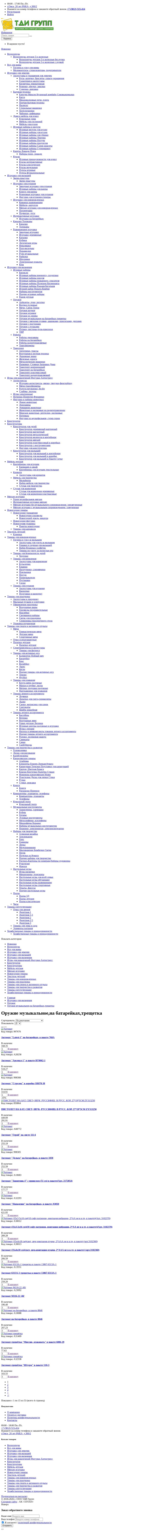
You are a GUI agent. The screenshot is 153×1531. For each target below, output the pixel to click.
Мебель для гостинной (30, 121)
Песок (22, 853)
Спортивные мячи (28, 637)
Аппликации (25, 836)
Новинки (6, 49)
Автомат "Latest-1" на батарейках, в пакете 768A (28, 1037)
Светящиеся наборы (29, 615)
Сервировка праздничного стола (35, 620)
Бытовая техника (21, 92)
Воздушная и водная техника (34, 353)
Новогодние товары (17, 510)
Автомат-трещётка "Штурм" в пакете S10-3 (25, 1365)
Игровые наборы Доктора (32, 137)
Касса (22, 97)
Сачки (22, 742)
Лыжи (22, 701)
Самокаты (24, 739)
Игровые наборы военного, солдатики (38, 275)
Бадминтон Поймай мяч (31, 656)
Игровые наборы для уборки (33, 135)
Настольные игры (22, 869)
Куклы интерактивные (30, 162)
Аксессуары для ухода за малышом (37, 542)
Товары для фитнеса (29, 650)
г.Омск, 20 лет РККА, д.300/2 (22, 6)
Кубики (23, 240)
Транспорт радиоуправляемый (34, 375)
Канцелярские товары (24, 758)
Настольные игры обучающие (34, 880)
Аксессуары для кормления (33, 561)
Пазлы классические (29, 901)
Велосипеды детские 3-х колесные (30, 56)
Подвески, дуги (27, 213)
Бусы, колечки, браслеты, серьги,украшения (41, 78)
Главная (11, 997)
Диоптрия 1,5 (26, 915)
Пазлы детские (26, 898)
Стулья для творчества (30, 486)
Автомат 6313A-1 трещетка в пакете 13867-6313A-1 (28, 1273)
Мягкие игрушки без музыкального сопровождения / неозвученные (47, 504)
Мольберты (25, 480)
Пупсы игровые (27, 170)
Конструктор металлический (33, 434)
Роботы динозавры (28, 337)
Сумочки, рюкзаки (28, 89)
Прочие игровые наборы (31, 294)
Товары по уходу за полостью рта (36, 550)
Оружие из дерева (28, 316)
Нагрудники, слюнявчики (32, 569)
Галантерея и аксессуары (32, 81)
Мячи (16, 629)
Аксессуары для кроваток (32, 475)
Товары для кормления (24, 558)
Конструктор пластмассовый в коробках (39, 442)
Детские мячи (26, 634)
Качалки (23, 224)
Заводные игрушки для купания (35, 186)
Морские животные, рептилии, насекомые (40, 413)
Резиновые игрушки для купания (36, 194)
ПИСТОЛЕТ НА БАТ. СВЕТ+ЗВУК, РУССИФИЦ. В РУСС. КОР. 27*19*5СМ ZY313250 (49, 1109)
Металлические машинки (32, 361)
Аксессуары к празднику (26, 599)
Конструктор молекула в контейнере (37, 437)
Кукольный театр (22, 801)
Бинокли (23, 272)
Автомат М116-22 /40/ (12, 1296)
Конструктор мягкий (29, 440)
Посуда (22, 575)
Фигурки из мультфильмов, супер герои (39, 418)
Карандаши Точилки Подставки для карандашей (44, 766)
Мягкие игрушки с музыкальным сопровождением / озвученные (46, 507)
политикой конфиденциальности (35, 1522)
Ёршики (23, 567)
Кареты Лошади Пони (24, 151)
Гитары (23, 815)
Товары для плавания (24, 680)
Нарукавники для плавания (33, 691)
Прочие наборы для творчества (35, 858)
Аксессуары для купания (32, 588)
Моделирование (27, 847)
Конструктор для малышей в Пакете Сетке (41, 459)
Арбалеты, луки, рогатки (32, 302)
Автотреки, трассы (28, 351)
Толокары (24, 226)
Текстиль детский (16, 531)
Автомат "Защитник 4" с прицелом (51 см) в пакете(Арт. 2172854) (36, 1181)
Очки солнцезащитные (25, 639)
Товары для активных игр (26, 653)
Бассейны (24, 715)
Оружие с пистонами (30, 324)
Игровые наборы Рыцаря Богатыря (37, 286)
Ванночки (24, 591)
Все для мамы (14, 65)
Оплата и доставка (16, 1415)
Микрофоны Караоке (30, 823)
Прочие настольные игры (32, 890)
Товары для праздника (18, 596)
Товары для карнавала (24, 529)
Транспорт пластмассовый (32, 372)
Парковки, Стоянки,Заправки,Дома (37, 364)
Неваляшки (25, 245)
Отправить (7, 1525)
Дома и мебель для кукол (26, 116)
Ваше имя (6, 1516)
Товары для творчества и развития (24, 747)
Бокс (21, 661)
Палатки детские (21, 642)
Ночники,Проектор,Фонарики (28, 396)
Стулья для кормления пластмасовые (38, 494)
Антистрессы (20, 380)
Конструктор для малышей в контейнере (40, 453)
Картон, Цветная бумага (31, 769)
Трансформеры (26, 345)
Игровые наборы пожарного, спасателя (39, 280)
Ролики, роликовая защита (32, 737)
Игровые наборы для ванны (33, 189)
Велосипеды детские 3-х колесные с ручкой (41, 62)
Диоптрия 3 (25, 923)
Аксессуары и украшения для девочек (32, 75)
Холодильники (26, 110)
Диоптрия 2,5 (26, 920)
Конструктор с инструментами (35, 445)
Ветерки (23, 718)
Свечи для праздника (30, 618)
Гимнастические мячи (30, 631)
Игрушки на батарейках (31, 218)
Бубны (22, 812)
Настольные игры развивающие (35, 882)
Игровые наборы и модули (26, 127)
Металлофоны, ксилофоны (32, 820)
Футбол (23, 677)
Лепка (22, 844)
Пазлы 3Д (24, 896)
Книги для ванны (28, 191)
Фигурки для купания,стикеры (35, 197)
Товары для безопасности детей (29, 553)
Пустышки (24, 580)
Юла (21, 264)
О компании (13, 1412)
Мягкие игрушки (16, 496)
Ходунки (23, 556)
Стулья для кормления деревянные (36, 491)
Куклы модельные (28, 167)
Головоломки (20, 750)
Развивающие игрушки (25, 229)
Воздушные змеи (27, 720)
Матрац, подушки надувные (33, 688)
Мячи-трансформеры (29, 386)
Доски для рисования (24, 753)
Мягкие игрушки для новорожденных (38, 208)
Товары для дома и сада (25, 925)
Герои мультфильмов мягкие (27, 499)
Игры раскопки (27, 871)
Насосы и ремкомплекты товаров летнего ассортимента (47, 731)
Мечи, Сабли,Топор (29, 307)
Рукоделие (24, 863)
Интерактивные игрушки (26, 216)
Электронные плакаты (30, 262)
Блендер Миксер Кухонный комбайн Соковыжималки (46, 94)
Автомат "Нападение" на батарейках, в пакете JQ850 (30, 1204)
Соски (22, 583)
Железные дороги (28, 359)
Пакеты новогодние (29, 526)
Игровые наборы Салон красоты (35, 146)
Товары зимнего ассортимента (28, 693)
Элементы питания (23, 928)
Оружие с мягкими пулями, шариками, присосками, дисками (50, 321)
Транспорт (18, 348)
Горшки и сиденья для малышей (35, 545)
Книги (16, 785)
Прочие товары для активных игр (36, 672)
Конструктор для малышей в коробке (38, 456)
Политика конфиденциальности (23, 1417)
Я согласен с (28, 1522)
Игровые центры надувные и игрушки (39, 726)
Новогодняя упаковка (24, 523)
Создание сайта (9, 1501)
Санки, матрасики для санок (33, 704)
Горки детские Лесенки (31, 723)
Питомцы (24, 415)
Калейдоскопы (20, 755)
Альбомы (24, 761)
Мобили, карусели (28, 205)
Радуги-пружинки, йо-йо (32, 388)
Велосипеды (13, 54)
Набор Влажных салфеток (32, 548)
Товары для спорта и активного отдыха (27, 626)
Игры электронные (23, 394)
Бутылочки (24, 564)
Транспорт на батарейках (32, 370)
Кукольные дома (27, 119)
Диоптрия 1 (25, 912)
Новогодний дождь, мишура (33, 518)
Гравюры (23, 842)
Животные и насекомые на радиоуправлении (42, 410)
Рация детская (26, 297)
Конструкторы (14, 423)
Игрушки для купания (24, 183)
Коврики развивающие (31, 202)
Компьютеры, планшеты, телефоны (31, 793)
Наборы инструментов (30, 291)
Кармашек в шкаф (28, 467)
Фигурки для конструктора (33, 448)
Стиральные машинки (30, 108)
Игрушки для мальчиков (19, 267)
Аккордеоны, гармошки (31, 809)
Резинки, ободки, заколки (32, 86)
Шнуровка (24, 259)
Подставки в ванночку (30, 593)
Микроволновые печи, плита (34, 100)
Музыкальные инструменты (27, 807)
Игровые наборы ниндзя (31, 278)
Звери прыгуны (27, 181)
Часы (15, 904)
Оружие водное (27, 310)
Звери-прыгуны (21, 178)
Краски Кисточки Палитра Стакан (36, 772)
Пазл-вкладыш (26, 248)
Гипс (21, 839)
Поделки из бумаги (29, 855)
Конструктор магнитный (32, 432)
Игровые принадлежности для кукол (38, 159)
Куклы (16, 156)
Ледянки (23, 696)
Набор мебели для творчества (34, 483)
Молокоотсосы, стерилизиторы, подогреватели (37, 70)
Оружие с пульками (29, 326)
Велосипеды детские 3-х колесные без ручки (42, 59)
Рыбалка (23, 256)
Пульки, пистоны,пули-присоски (36, 329)
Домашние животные (30, 407)
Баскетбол (24, 658)
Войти (10, 14)
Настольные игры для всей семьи (36, 877)
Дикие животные (28, 402)
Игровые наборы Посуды (32, 140)
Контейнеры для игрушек (26, 464)
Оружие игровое (27, 313)
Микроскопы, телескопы (31, 874)
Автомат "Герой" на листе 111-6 (18, 1135)
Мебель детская (15, 461)
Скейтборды (25, 745)
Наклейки (24, 612)
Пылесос (23, 105)
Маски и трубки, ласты (31, 685)
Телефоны (24, 799)
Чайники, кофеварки (29, 113)
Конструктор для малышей (26, 450)
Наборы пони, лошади (30, 154)
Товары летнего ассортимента (28, 712)
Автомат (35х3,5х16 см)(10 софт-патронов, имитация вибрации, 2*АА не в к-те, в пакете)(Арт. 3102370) (56, 1227)
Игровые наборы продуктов (33, 143)
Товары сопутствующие (19, 907)
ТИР (21, 332)
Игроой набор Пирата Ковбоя (34, 289)
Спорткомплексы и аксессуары (29, 647)
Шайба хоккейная (28, 710)
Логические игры (28, 243)
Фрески (23, 866)
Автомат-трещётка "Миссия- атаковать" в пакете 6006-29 (32, 1342)
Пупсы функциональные (32, 173)
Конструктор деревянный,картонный (38, 429)
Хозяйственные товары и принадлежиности (29, 931)
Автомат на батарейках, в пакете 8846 (21, 1319)
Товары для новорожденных (21, 537)
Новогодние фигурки (24, 521)
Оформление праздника (25, 604)
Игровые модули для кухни (33, 129)
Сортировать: (8, 1020)
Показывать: (7, 1023)
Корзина (6, 38)
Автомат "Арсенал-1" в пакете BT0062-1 (23, 1060)
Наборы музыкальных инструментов (38, 826)
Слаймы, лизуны (27, 391)
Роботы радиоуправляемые (33, 343)
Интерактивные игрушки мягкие (30, 502)
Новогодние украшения (25, 513)
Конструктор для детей (25, 426)
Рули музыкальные (28, 253)
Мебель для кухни (28, 124)
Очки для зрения (21, 909)
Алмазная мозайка (28, 834)
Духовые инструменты (30, 817)
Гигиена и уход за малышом (27, 540)
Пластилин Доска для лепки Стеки (37, 777)
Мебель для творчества (25, 477)
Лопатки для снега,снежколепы (35, 699)
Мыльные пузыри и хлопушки (28, 602)
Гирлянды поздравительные (33, 610)
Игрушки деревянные (30, 235)
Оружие (17, 299)
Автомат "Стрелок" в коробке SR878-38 (23, 1083)
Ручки (22, 780)
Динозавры (25, 405)
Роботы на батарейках (30, 340)
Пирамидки (25, 251)
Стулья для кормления (24, 488)
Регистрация (13, 11)
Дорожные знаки (27, 356)
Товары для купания (23, 585)
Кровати (17, 472)
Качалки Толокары (22, 221)
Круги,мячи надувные (30, 683)
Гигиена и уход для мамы (26, 67)
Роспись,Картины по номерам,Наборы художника (44, 861)
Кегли (22, 669)
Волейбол (24, 664)
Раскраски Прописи (29, 790)
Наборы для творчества (25, 831)
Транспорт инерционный (32, 367)
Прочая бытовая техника (31, 102)
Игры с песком (26, 728)
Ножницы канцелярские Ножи (35, 774)
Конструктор (13, 421)
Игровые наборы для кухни (33, 132)
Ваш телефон (8, 1519)
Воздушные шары (28, 607)
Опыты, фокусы (27, 888)
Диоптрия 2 (25, 917)
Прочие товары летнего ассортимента (38, 734)
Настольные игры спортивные (34, 885)
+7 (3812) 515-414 (10, 1428)
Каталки (23, 237)
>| (8, 1395)
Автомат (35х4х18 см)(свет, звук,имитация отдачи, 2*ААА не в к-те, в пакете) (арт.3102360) (50, 1250)
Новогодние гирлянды (30, 515)
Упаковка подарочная (24, 623)
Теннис (23, 674)
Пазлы (16, 893)
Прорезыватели (27, 577)
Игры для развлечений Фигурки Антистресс (30, 378)
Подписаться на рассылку (14, 1496)
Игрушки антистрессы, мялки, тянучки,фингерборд (45, 383)
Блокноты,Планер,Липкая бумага (36, 764)
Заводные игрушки (29, 232)
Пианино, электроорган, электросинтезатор (41, 828)
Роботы (17, 334)
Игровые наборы (21, 270)
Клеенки (17, 534)
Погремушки (25, 210)
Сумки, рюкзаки (27, 782)
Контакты (12, 1420)
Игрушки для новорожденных (28, 199)
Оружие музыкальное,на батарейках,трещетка (42, 318)
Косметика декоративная (31, 83)
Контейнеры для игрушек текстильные (39, 469)
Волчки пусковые (28, 305)
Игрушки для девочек (18, 73)
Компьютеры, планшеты (31, 796)
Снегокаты (24, 707)
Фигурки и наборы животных (28, 399)
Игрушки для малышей (19, 175)
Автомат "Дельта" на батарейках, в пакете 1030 (27, 1158)
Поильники (25, 572)
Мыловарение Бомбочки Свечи (35, 850)
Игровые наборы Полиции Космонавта (39, 283)
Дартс (22, 666)
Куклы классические (29, 164)
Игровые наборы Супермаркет (35, 148)
